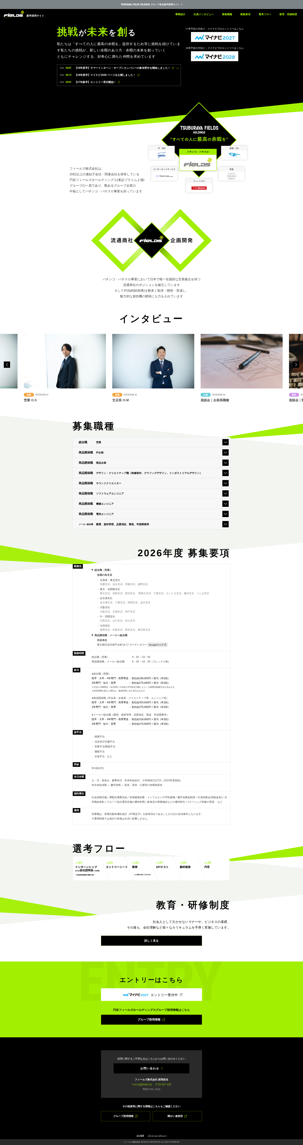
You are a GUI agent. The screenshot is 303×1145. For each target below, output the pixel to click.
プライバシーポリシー (157, 1136)
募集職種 (227, 14)
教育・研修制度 (288, 14)
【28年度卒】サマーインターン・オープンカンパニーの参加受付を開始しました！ (122, 68)
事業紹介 (180, 14)
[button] (7, 364)
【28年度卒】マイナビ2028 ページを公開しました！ (105, 75)
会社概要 (140, 1136)
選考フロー (265, 14)
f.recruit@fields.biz (142, 1084)
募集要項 (245, 14)
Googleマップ (156, 645)
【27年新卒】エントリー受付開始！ (95, 82)
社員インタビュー (204, 14)
